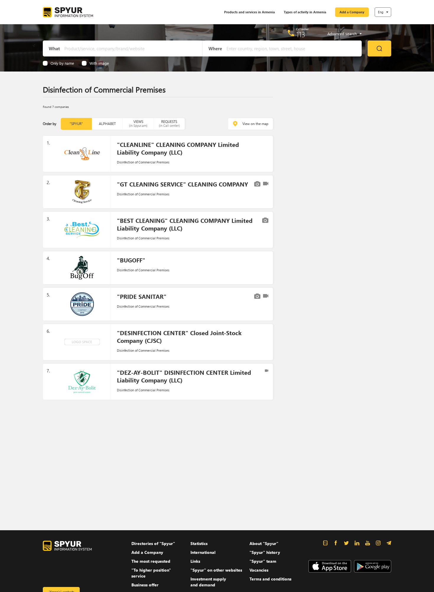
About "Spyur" (263, 543)
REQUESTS (169, 123)
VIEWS (138, 123)
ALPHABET (107, 123)
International (203, 552)
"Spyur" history (264, 552)
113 (300, 34)
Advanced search (342, 33)
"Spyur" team (262, 561)
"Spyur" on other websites (216, 570)
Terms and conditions (270, 579)
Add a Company (352, 12)
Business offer (145, 585)
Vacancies (258, 570)
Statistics (199, 543)
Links (195, 561)
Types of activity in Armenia (305, 12)
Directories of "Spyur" (153, 543)
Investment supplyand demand (208, 582)
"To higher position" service (151, 573)
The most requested (150, 561)
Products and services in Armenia (249, 12)
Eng (380, 12)
